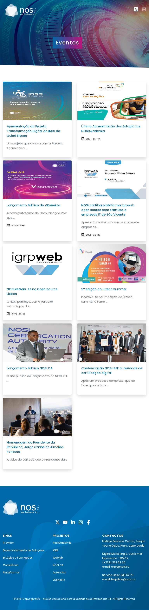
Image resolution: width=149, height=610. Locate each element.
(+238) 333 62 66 (113, 562)
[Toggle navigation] (144, 9)
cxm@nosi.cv (120, 567)
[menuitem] (25, 542)
